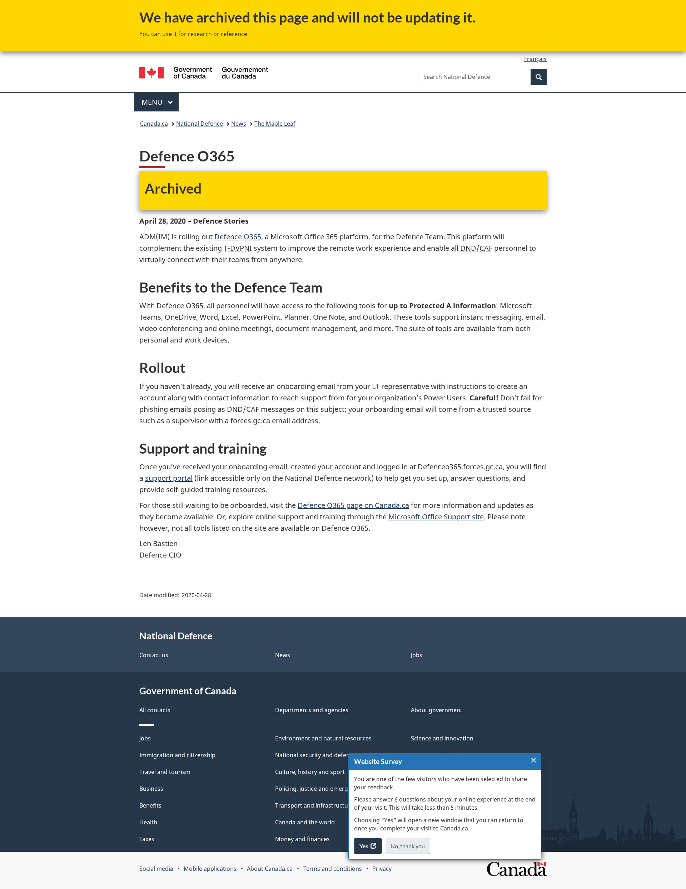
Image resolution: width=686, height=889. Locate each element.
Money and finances (302, 839)
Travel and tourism (164, 772)
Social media (156, 869)
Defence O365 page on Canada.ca (353, 505)
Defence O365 (237, 236)
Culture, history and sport (310, 772)
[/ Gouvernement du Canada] (203, 74)
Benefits (150, 805)
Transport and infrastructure (314, 805)
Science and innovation (442, 738)
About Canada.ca (270, 869)
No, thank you (408, 848)
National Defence (199, 124)
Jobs (416, 655)
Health (148, 822)
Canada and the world (305, 822)
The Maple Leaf (274, 124)
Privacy (382, 869)
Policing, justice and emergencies (320, 789)
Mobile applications (210, 869)
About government (436, 710)
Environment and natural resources (323, 738)
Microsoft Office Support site (436, 516)
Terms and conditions (332, 869)
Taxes (146, 839)
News (238, 124)
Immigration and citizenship (177, 755)
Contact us (153, 655)
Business (151, 789)
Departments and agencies (311, 710)
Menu (152, 102)
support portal (169, 478)
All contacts (154, 710)
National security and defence (315, 755)
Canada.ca (154, 124)
